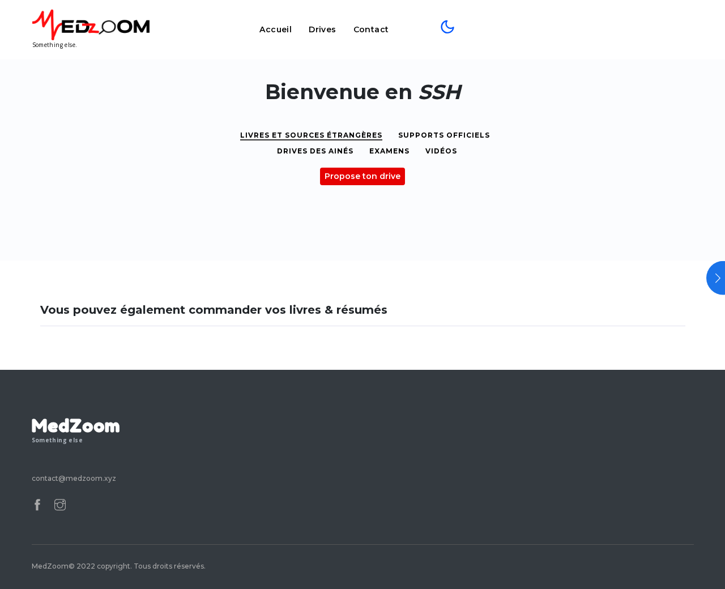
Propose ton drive (362, 176)
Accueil (275, 29)
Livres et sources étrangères (311, 135)
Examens (389, 151)
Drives (322, 29)
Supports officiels (444, 135)
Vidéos (441, 151)
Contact (371, 29)
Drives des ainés (315, 151)
